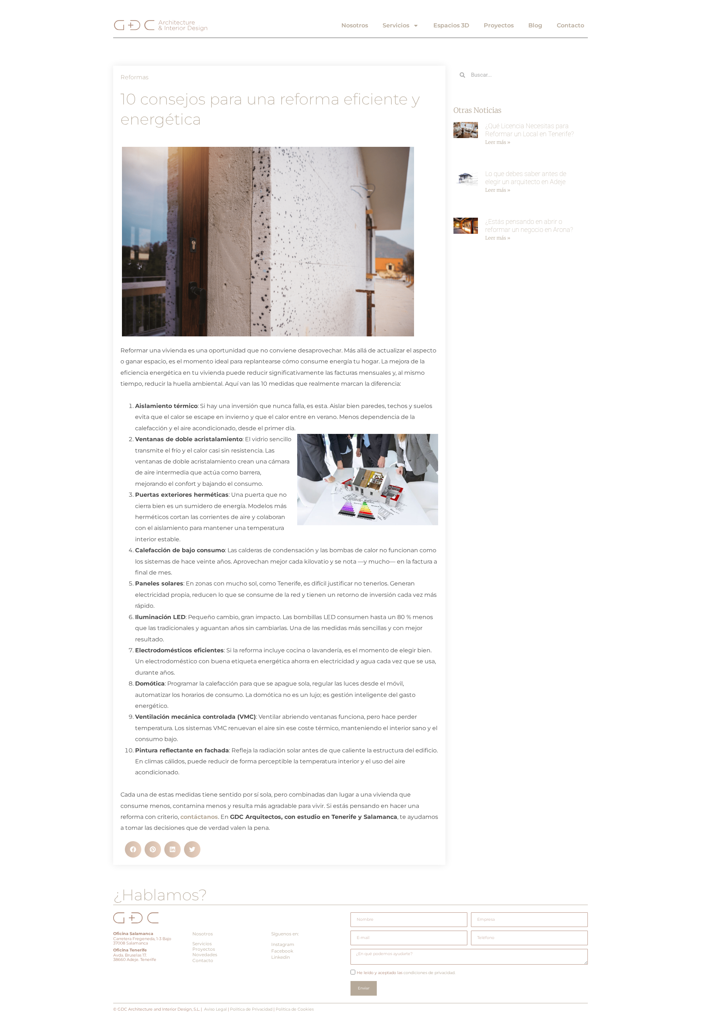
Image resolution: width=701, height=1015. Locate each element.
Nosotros (354, 25)
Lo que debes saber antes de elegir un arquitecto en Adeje (525, 178)
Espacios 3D (451, 25)
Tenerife (138, 950)
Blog (535, 25)
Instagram (282, 944)
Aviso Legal (215, 1009)
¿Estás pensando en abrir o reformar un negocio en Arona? (529, 225)
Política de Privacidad (251, 1009)
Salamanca (141, 933)
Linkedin (280, 957)
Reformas (134, 77)
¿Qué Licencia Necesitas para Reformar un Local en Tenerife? (529, 130)
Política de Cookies (295, 1009)
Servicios (396, 25)
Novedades (204, 954)
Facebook (282, 951)
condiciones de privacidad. (428, 972)
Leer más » (497, 142)
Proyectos (499, 25)
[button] (133, 849)
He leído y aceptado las (406, 972)
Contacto (570, 25)
